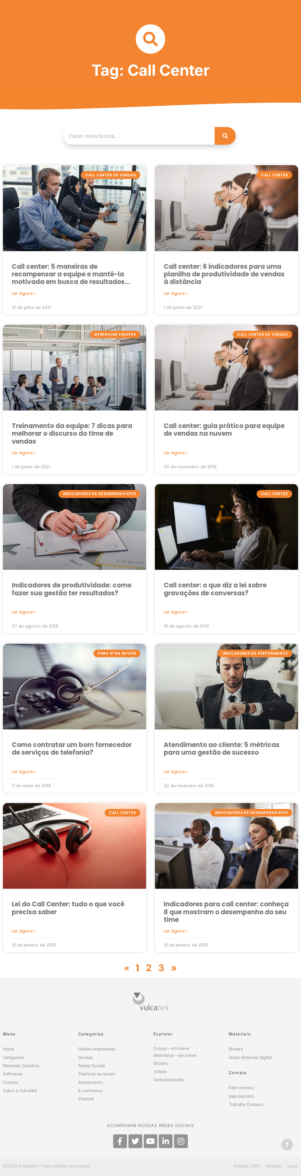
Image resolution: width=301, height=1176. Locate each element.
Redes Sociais (91, 1065)
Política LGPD (247, 1165)
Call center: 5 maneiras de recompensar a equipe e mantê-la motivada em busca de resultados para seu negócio (68, 274)
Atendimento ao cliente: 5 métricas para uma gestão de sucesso (222, 749)
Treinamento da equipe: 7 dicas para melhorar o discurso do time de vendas (72, 434)
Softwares (12, 1073)
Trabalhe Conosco (246, 1104)
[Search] (225, 136)
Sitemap (274, 1165)
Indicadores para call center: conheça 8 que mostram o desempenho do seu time (226, 912)
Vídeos (160, 1071)
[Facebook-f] (120, 1141)
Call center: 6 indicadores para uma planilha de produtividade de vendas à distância (224, 274)
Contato (10, 1082)
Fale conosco (241, 1087)
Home (8, 1048)
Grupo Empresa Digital (250, 1057)
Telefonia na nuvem (97, 1073)
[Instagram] (181, 1141)
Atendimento (90, 1082)
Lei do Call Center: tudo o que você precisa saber (68, 908)
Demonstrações (168, 1079)
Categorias (13, 1057)
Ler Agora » (24, 293)
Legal (292, 1165)
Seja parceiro (241, 1096)
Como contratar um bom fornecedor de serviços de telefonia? (72, 749)
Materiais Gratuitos (21, 1065)
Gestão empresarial (96, 1048)
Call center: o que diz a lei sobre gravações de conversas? (215, 589)
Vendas (85, 1057)
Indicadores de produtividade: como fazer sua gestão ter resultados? (71, 589)
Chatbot (86, 1098)
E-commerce (90, 1090)
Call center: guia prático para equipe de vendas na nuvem (224, 430)
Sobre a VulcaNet (20, 1090)
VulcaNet (27, 1165)
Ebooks (160, 1063)
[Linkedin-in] (166, 1141)
